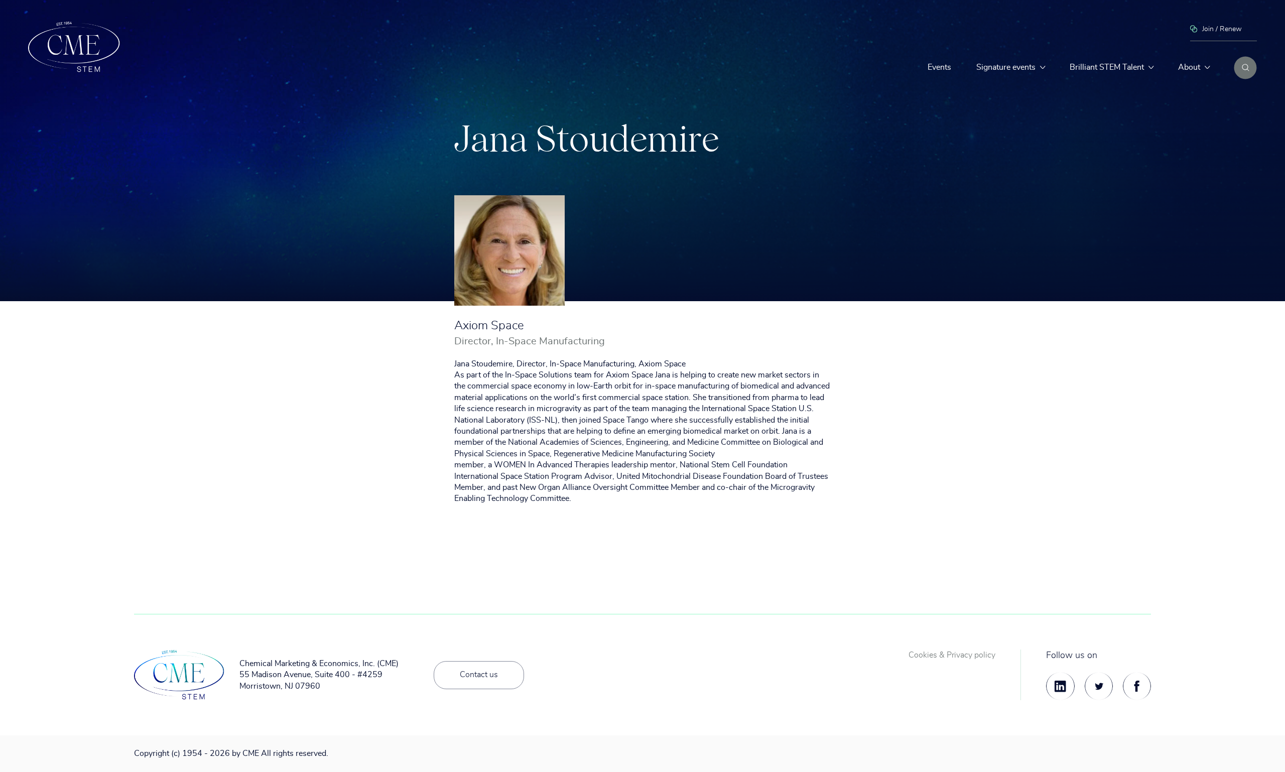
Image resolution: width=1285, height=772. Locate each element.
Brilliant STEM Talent (1107, 67)
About (1189, 67)
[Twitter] (1099, 686)
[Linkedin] (1060, 686)
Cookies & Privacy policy (952, 655)
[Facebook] (1137, 686)
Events (939, 67)
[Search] (1245, 67)
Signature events (1006, 67)
